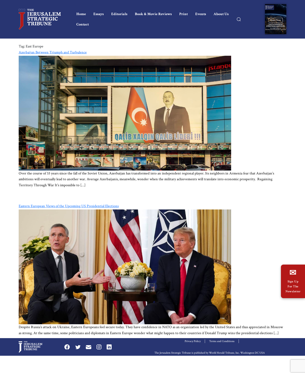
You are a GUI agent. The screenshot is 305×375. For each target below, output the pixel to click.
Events (200, 14)
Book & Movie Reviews (153, 14)
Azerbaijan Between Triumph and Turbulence (53, 52)
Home (81, 14)
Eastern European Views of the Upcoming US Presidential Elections (69, 206)
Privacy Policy (193, 341)
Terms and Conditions (221, 341)
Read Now (275, 20)
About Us (221, 14)
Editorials (119, 14)
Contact (82, 24)
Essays (98, 14)
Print (183, 14)
